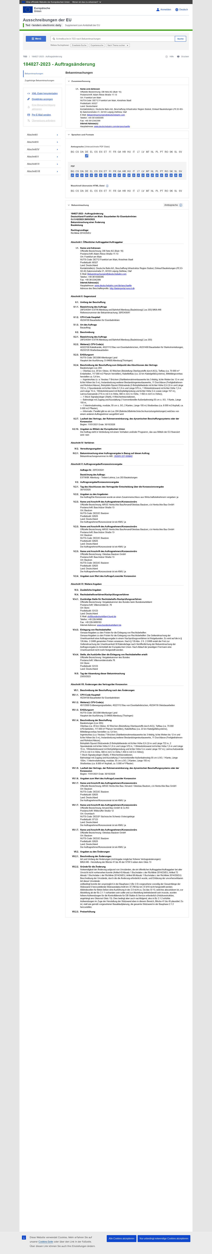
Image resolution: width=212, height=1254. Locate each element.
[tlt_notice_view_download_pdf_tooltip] (72, 175)
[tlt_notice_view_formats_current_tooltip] (180, 205)
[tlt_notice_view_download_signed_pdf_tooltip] (86, 156)
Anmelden (166, 9)
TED (25, 56)
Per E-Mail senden (41, 115)
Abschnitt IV (33, 149)
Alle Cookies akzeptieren (121, 1238)
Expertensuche (97, 45)
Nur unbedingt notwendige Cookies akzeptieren (164, 1238)
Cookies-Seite (46, 1241)
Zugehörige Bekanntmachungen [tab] (39, 80)
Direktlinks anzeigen (42, 99)
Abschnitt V (33, 156)
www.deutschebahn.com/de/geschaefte (112, 126)
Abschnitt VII (33, 171)
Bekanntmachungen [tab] (34, 73)
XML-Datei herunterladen (45, 93)
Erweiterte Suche (79, 45)
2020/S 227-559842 (123, 456)
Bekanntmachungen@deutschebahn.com (106, 115)
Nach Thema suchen (116, 45)
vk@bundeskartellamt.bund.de (101, 616)
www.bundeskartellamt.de (109, 625)
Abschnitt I (32, 134)
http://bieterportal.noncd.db (122, 288)
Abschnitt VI (33, 164)
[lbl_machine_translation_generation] (107, 186)
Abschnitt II (32, 142)
